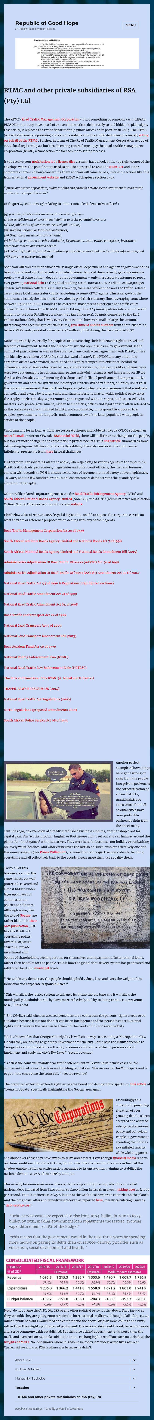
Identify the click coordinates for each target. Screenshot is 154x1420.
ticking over (126, 1189)
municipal (41, 968)
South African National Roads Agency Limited (38, 499)
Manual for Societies (30, 1378)
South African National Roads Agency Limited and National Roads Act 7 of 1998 (63, 541)
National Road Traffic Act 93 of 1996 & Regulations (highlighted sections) (59, 583)
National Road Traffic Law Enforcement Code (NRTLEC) (45, 668)
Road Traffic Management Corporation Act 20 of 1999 (44, 530)
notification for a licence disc (53, 161)
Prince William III (53, 852)
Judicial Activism (27, 1369)
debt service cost (18, 1205)
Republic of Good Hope (47, 23)
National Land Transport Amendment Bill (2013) (40, 636)
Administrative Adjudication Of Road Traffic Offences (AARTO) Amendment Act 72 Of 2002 (71, 573)
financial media (124, 1158)
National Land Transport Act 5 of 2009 (32, 625)
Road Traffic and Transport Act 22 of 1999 (35, 615)
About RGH (23, 1360)
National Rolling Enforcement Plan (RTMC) (36, 657)
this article (138, 1084)
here (49, 451)
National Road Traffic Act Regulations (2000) (37, 699)
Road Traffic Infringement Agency (100, 494)
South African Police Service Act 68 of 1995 (36, 720)
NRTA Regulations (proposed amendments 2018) (40, 710)
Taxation (22, 1387)
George (25, 915)
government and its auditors (92, 325)
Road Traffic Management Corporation (50, 119)
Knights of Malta (16, 1342)
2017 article (112, 441)
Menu (131, 25)
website (76, 504)
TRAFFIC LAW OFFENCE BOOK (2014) (31, 689)
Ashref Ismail (14, 436)
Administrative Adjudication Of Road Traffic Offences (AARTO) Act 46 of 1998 (61, 562)
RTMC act (116, 167)
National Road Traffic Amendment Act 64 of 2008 (41, 604)
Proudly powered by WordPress (64, 1408)
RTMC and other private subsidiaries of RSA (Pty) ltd (59, 1397)
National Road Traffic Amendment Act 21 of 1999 (40, 594)
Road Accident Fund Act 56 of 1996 (30, 646)
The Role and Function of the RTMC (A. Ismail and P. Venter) (49, 678)
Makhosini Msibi (66, 436)
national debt (34, 283)
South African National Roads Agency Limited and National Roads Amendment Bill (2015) (70, 552)
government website (43, 177)
